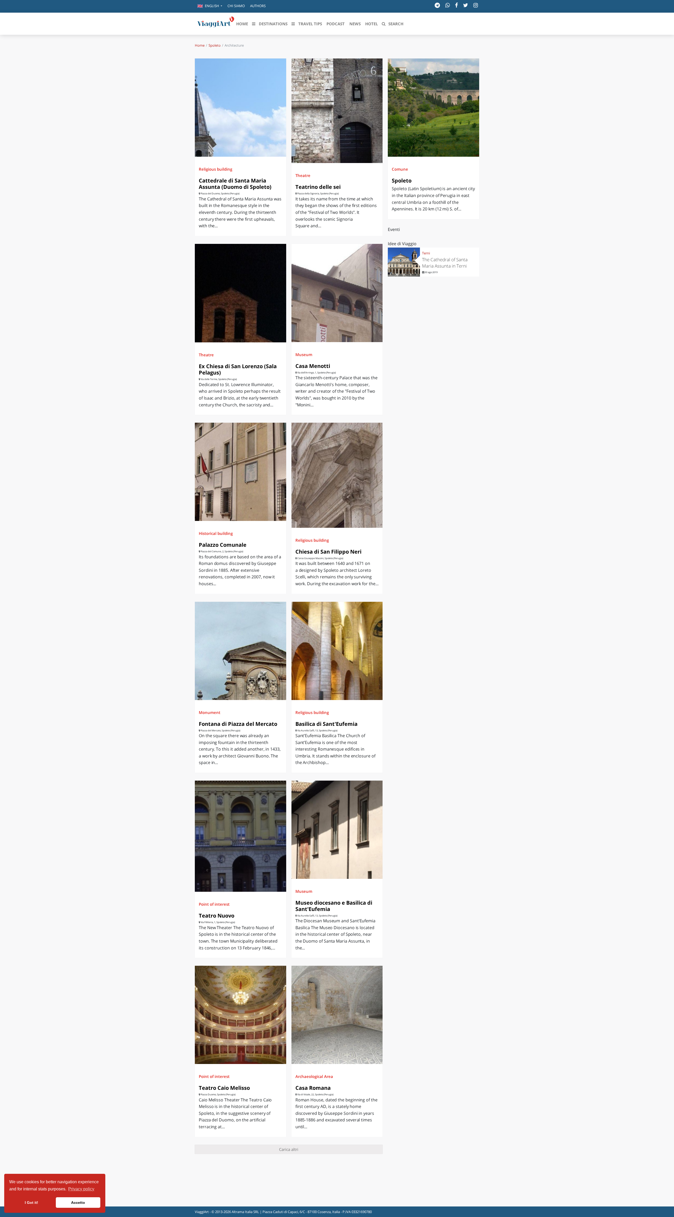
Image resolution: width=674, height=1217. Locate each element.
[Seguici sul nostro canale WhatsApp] (447, 5)
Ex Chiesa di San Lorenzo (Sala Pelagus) (238, 369)
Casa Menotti (312, 365)
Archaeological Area (314, 1076)
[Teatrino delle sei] (337, 110)
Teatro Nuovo (216, 915)
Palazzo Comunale (222, 544)
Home (200, 45)
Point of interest (214, 904)
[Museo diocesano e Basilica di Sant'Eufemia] (337, 830)
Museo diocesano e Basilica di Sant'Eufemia (333, 906)
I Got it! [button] (31, 1202)
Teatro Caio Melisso (224, 1087)
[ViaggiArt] (215, 23)
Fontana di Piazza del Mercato (238, 723)
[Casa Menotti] (337, 293)
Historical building (216, 533)
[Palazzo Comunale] (240, 472)
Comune (400, 169)
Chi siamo (236, 5)
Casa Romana (313, 1087)
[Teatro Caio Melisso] (240, 1015)
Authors (258, 5)
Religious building (215, 169)
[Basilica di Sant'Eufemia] (337, 651)
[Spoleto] (433, 107)
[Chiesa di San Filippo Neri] (337, 475)
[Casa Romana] (337, 1015)
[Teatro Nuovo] (240, 836)
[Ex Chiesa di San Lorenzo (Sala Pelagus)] (240, 293)
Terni (426, 253)
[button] (210, 6)
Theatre (302, 175)
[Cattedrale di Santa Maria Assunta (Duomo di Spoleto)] (240, 107)
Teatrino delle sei (318, 186)
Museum (303, 354)
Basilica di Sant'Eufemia (326, 723)
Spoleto (215, 45)
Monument (209, 712)
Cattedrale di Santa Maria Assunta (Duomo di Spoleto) (235, 183)
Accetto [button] (78, 1202)
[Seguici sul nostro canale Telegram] (437, 5)
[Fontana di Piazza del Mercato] (240, 651)
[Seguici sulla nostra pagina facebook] (456, 5)
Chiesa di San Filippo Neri (328, 551)
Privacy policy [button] (81, 1189)
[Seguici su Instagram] (475, 5)
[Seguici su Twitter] (465, 5)
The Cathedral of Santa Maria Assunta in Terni (445, 263)
